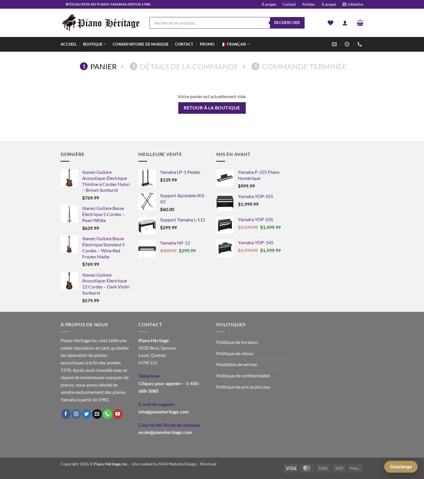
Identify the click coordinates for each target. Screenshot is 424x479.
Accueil (69, 44)
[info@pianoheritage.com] (335, 44)
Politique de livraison (237, 342)
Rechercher (287, 22)
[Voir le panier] (360, 22)
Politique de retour (235, 353)
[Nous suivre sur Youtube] (118, 414)
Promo (207, 44)
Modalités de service (236, 364)
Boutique (92, 44)
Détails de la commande (185, 66)
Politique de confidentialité (243, 375)
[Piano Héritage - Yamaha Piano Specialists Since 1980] (101, 23)
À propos (269, 4)
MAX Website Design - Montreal (188, 463)
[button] (353, 4)
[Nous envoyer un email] (97, 414)
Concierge (401, 466)
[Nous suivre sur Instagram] (76, 414)
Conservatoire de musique (140, 44)
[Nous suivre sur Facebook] (66, 414)
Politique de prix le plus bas (243, 386)
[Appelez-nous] (107, 414)
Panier (99, 66)
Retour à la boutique (212, 107)
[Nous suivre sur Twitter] (86, 414)
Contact (289, 4)
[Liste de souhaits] (330, 22)
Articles (308, 4)
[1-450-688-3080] (360, 44)
